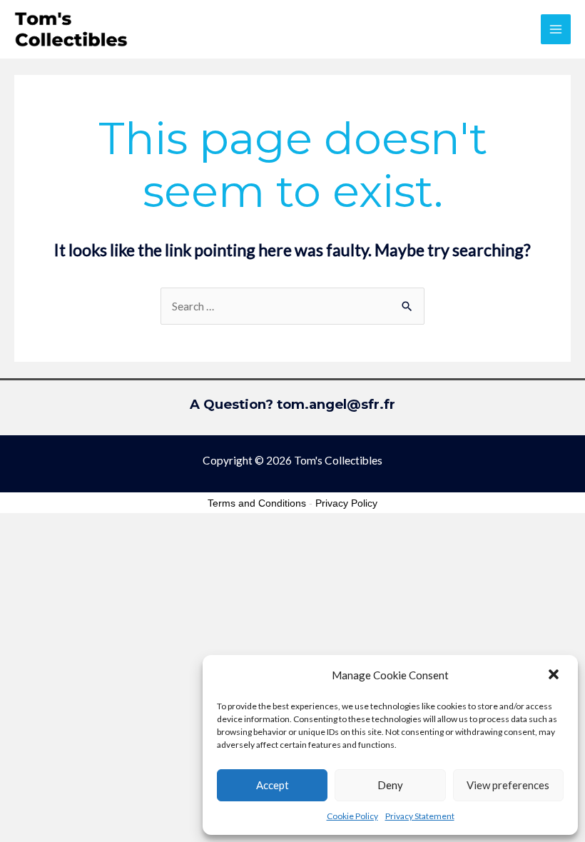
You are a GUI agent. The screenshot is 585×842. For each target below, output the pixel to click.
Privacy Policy (346, 503)
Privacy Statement (419, 816)
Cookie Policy (352, 816)
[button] (555, 675)
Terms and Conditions (257, 503)
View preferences (508, 784)
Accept (272, 784)
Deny (390, 784)
